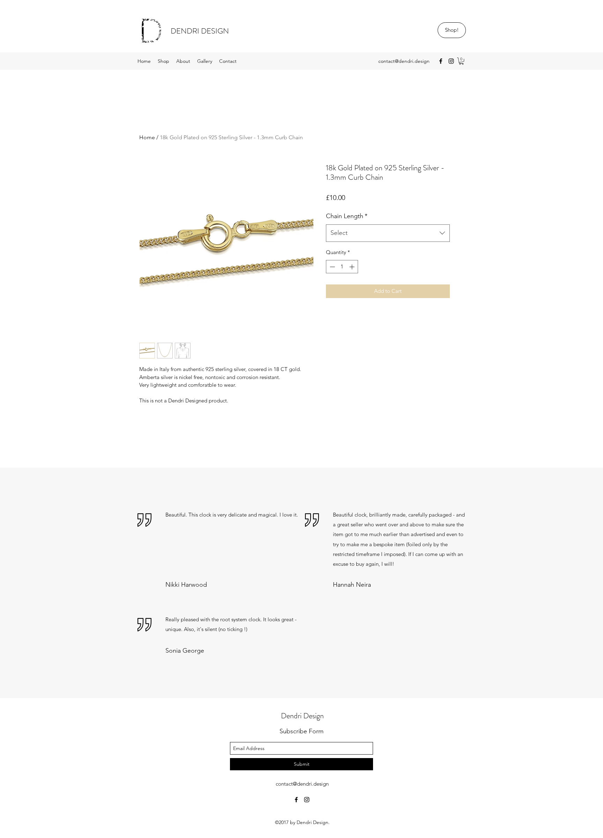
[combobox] (388, 233)
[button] (461, 61)
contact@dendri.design (404, 61)
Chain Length (346, 216)
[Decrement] (331, 266)
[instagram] (451, 61)
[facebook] (440, 61)
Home (147, 137)
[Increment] (352, 266)
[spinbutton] (342, 266)
